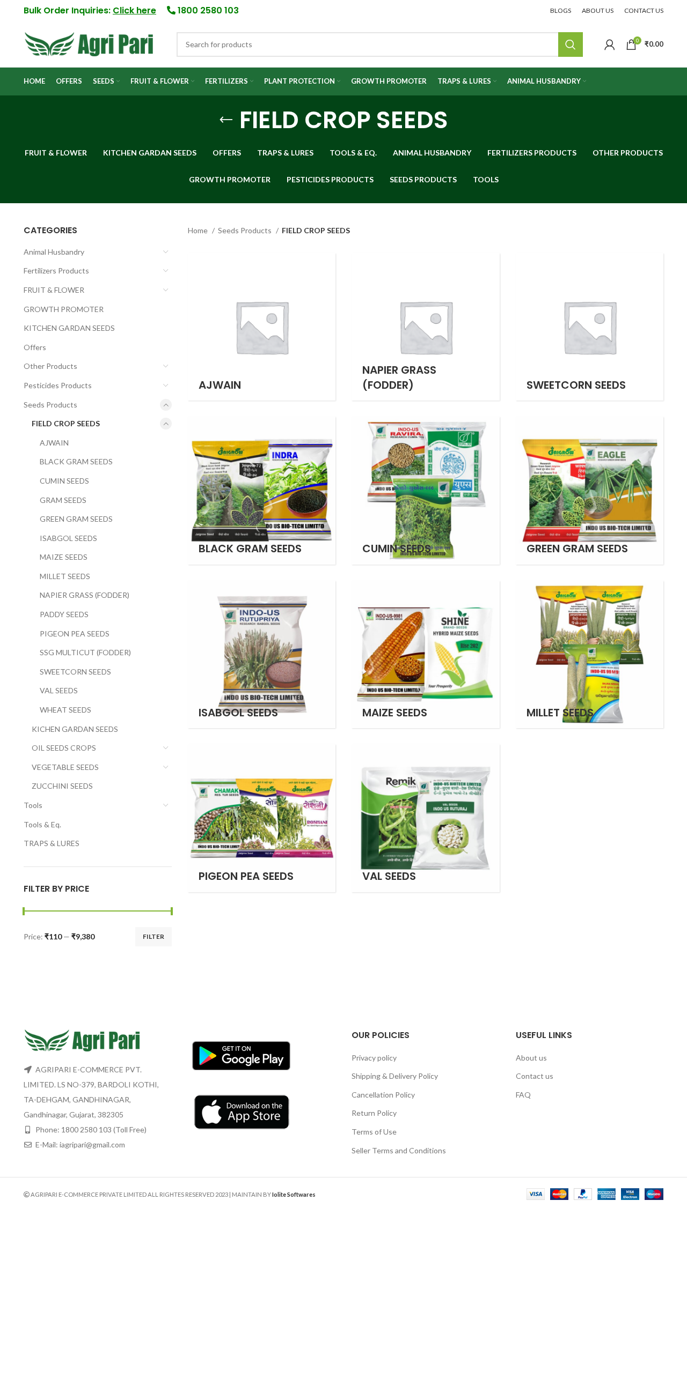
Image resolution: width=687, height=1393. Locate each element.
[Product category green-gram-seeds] (590, 491)
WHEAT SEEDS (65, 709)
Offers (35, 347)
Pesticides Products (58, 385)
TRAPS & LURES (51, 843)
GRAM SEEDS (63, 500)
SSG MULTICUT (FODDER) (85, 652)
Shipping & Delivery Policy (395, 1075)
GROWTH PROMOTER (64, 309)
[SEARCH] (570, 44)
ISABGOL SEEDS (68, 538)
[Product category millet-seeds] (590, 655)
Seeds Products (50, 404)
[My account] (609, 44)
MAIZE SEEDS (63, 556)
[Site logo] (89, 43)
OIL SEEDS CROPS (64, 747)
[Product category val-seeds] (426, 818)
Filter (153, 936)
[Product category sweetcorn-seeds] (590, 327)
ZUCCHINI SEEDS (62, 785)
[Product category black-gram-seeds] (262, 491)
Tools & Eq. (42, 824)
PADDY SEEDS (64, 614)
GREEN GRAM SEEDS (76, 518)
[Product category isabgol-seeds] (262, 655)
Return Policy (374, 1112)
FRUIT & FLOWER (54, 289)
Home (198, 230)
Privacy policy (374, 1057)
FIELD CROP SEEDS (66, 423)
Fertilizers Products (56, 270)
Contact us (534, 1075)
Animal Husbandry (54, 251)
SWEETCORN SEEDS (75, 671)
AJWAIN (54, 442)
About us (531, 1057)
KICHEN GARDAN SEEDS (75, 728)
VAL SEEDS (59, 690)
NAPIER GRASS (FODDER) (84, 594)
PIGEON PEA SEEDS (74, 633)
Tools (33, 805)
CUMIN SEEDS (64, 480)
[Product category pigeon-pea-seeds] (262, 818)
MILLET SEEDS (65, 576)
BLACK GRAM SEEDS (76, 461)
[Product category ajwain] (262, 327)
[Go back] (226, 120)
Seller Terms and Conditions (399, 1150)
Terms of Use (374, 1131)
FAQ (523, 1094)
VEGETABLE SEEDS (65, 767)
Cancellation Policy (383, 1094)
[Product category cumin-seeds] (426, 491)
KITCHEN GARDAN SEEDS (69, 327)
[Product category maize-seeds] (426, 655)
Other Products (50, 366)
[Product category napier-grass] (426, 327)
